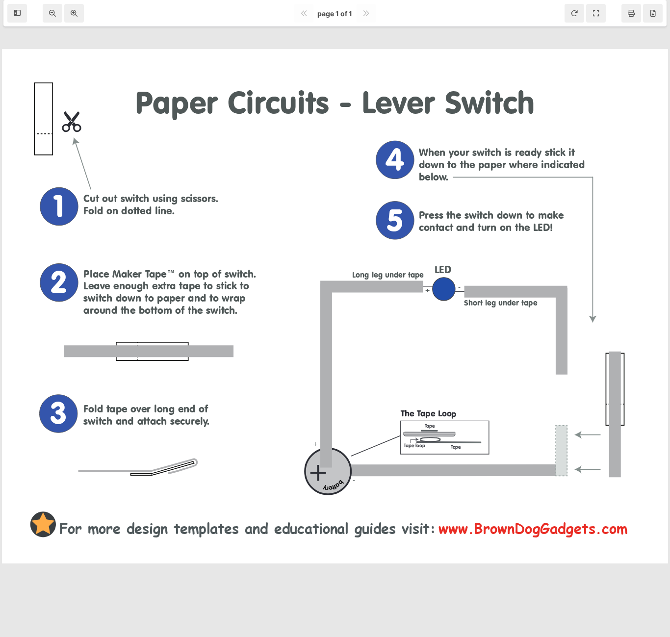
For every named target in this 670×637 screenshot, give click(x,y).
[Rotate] (574, 13)
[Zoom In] (74, 13)
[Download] (653, 13)
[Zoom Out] (52, 13)
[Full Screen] (596, 13)
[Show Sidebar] (17, 13)
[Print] (631, 13)
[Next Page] (366, 13)
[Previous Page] (303, 13)
